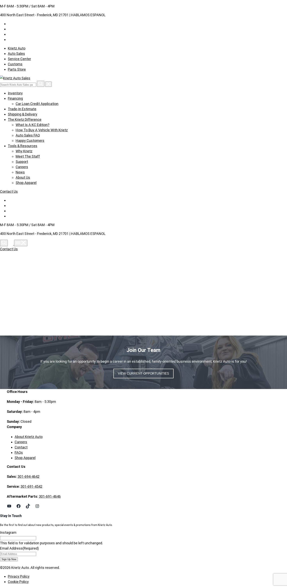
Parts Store (17, 69)
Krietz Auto (16, 48)
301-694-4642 (28, 476)
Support (22, 162)
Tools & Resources (22, 146)
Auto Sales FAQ (28, 135)
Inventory (15, 93)
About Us (23, 177)
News (20, 172)
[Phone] (11, 244)
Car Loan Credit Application (37, 104)
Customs (15, 64)
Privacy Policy (18, 576)
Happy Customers (30, 141)
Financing (15, 98)
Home (19, 294)
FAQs (19, 452)
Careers (22, 167)
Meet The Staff (28, 156)
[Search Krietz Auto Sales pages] (40, 84)
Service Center (19, 59)
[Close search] (48, 84)
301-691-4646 (50, 496)
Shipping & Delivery (22, 114)
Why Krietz (24, 151)
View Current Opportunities (143, 373)
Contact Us (9, 191)
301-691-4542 (31, 486)
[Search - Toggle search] (4, 243)
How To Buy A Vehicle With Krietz (42, 130)
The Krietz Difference (24, 119)
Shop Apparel (26, 183)
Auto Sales (16, 54)
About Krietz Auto (29, 437)
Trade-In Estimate (22, 109)
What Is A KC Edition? (32, 125)
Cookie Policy (18, 582)
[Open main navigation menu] (20, 243)
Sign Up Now (9, 559)
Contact (21, 447)
